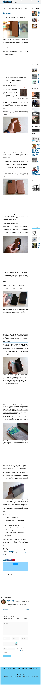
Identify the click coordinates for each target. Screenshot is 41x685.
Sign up (15, 564)
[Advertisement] (15, 65)
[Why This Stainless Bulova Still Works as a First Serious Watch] (34, 239)
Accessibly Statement (20, 669)
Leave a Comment (6, 13)
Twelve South (11, 551)
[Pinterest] (20, 674)
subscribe (19, 650)
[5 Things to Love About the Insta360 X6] (34, 70)
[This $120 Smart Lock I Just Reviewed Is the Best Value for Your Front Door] (34, 13)
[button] (39, 2)
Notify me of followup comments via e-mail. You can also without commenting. (14, 650)
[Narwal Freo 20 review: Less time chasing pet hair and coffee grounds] (34, 26)
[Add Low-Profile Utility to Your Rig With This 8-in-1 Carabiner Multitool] (34, 233)
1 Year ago (33, 139)
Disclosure (35, 668)
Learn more (18, 18)
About (4, 668)
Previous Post (4, 609)
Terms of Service (28, 668)
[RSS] (23, 674)
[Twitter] (17, 674)
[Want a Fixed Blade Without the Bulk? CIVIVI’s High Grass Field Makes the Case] (34, 245)
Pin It (13, 559)
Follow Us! (9, 668)
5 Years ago (36, 139)
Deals (24, 0)
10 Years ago (38, 139)
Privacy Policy (21, 668)
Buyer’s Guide (30, 0)
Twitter (4, 559)
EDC (34, 0)
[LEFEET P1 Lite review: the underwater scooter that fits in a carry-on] (34, 19)
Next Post (27, 609)
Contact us (14, 668)
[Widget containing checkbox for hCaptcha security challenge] (10, 644)
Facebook (9, 559)
